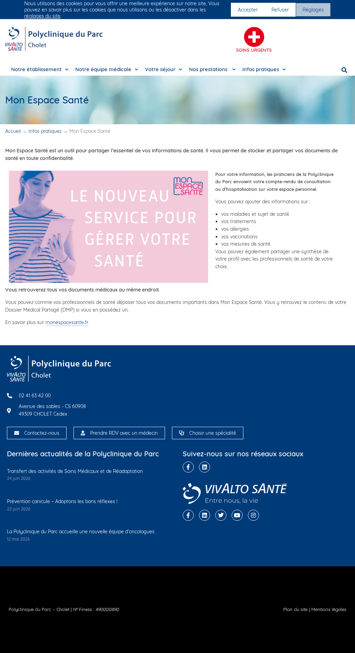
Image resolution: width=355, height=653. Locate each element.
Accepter (248, 10)
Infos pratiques (260, 69)
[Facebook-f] (188, 467)
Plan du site (295, 609)
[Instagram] (253, 515)
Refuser (280, 10)
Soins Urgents (254, 50)
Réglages (313, 10)
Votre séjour (160, 69)
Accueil (13, 131)
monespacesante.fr (66, 322)
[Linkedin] (204, 467)
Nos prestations (209, 69)
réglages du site (42, 16)
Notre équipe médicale (103, 69)
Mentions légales (328, 609)
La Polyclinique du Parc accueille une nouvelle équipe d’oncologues (81, 531)
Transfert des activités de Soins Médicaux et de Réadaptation (75, 471)
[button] (344, 70)
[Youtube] (237, 515)
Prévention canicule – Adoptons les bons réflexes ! (62, 501)
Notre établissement (36, 69)
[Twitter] (220, 515)
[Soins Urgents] (254, 37)
